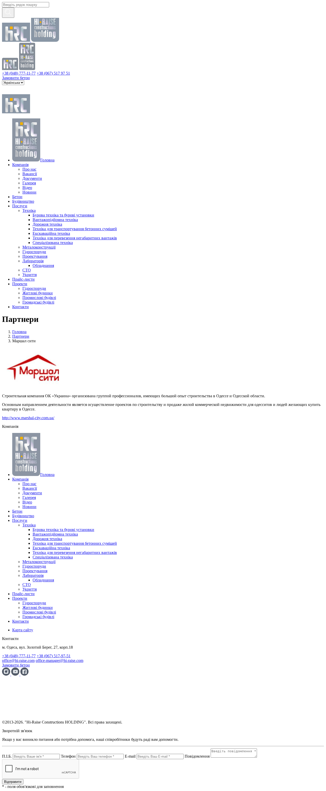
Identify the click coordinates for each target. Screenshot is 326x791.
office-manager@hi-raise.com (59, 660)
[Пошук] (8, 12)
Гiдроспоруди (34, 288)
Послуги (19, 206)
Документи (32, 178)
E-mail (130, 756)
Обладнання (43, 265)
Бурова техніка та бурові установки (63, 215)
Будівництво (23, 201)
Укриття (29, 274)
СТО (26, 270)
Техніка (29, 210)
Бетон (17, 197)
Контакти (20, 307)
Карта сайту (22, 630)
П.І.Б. (7, 756)
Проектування (34, 256)
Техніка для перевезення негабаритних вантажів (75, 238)
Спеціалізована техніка (53, 242)
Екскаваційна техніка (51, 233)
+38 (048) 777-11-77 (19, 73)
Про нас (29, 169)
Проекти (19, 284)
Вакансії (29, 174)
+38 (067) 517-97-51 (54, 656)
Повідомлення (197, 756)
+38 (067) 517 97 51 (53, 73)
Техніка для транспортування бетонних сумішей (75, 229)
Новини (29, 192)
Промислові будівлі (39, 297)
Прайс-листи (23, 279)
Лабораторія (33, 261)
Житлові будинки (37, 293)
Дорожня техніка (47, 224)
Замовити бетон (16, 78)
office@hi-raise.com (18, 660)
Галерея (29, 183)
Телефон (68, 756)
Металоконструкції (39, 247)
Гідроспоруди (34, 252)
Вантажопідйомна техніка (55, 219)
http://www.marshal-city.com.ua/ (28, 418)
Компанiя (20, 164)
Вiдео (27, 187)
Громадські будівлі (38, 302)
